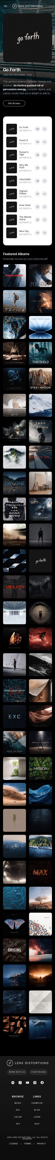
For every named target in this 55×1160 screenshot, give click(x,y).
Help (37, 1124)
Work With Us (17, 1072)
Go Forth (24, 130)
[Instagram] (35, 1083)
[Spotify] (13, 1083)
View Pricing (38, 1072)
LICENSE (13, 1143)
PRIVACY (41, 1143)
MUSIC (18, 1103)
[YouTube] (27, 1083)
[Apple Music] (20, 1083)
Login (37, 1117)
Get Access (14, 103)
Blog (37, 1110)
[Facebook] (42, 1083)
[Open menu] (5, 6)
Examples (37, 1103)
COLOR (18, 1117)
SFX (18, 1110)
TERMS (27, 1143)
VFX (18, 1124)
